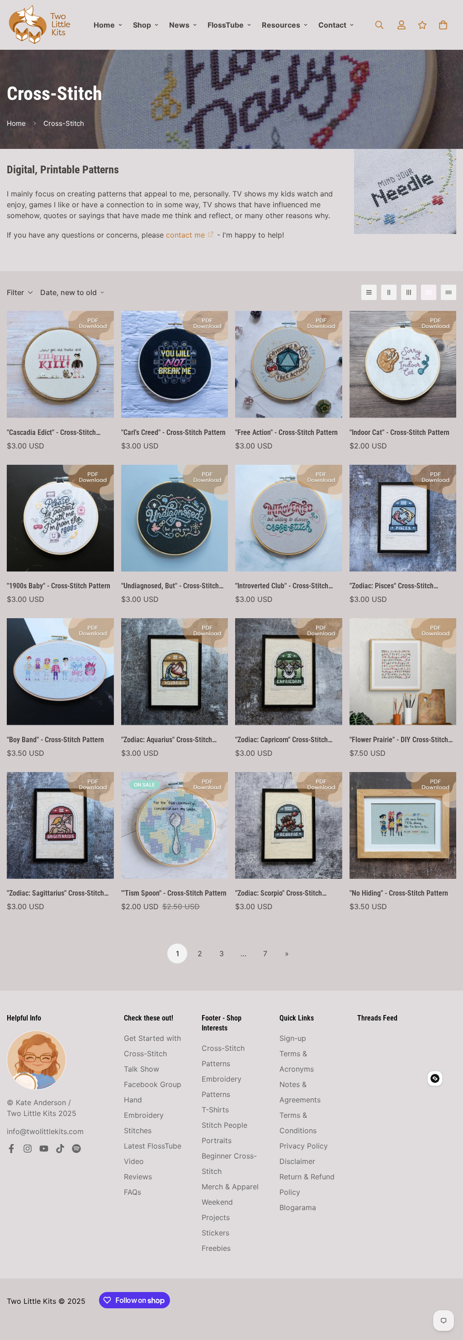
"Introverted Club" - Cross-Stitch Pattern (281, 586)
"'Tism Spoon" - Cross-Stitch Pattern (174, 893)
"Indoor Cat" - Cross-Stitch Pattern (399, 432)
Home (104, 24)
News (179, 24)
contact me (185, 234)
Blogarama (297, 1207)
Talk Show (141, 1068)
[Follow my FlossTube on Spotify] (76, 1148)
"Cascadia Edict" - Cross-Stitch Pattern (51, 433)
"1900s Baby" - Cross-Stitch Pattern (58, 586)
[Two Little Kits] (39, 25)
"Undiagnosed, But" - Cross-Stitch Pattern (170, 586)
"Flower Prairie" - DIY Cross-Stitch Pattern (399, 740)
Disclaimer (297, 1161)
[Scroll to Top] (445, 1290)
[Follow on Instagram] (27, 1148)
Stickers (215, 1232)
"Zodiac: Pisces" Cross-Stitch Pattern (392, 586)
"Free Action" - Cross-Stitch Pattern (286, 432)
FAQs (132, 1192)
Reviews (138, 1176)
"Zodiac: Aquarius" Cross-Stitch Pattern (166, 740)
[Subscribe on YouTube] (44, 1148)
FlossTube (226, 24)
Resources (281, 24)
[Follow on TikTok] (60, 1148)
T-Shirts (215, 1109)
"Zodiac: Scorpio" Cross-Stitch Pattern (278, 894)
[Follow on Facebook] (11, 1148)
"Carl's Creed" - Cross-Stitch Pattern (173, 432)
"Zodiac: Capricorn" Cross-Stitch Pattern (281, 740)
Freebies (216, 1248)
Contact (332, 24)
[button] (443, 24)
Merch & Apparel (230, 1186)
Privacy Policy (303, 1145)
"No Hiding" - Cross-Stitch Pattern (399, 893)
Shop (142, 24)
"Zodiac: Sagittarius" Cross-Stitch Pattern (55, 894)
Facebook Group (152, 1084)
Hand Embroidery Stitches (144, 1115)
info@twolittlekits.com (45, 1131)
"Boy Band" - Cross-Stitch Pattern (55, 739)
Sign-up (292, 1038)
